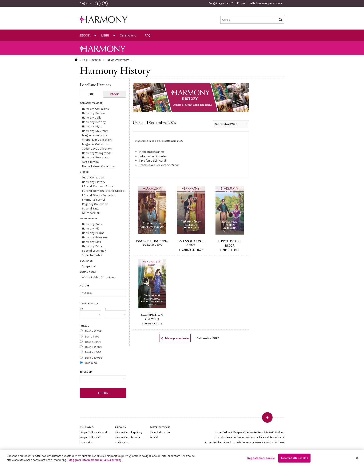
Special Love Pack (94, 250)
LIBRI (105, 35)
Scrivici (154, 437)
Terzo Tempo (90, 162)
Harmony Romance (95, 157)
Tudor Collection (93, 177)
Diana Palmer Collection (98, 166)
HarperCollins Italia (90, 437)
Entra (241, 3)
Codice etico (122, 442)
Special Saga (90, 208)
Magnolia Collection (95, 144)
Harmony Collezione (95, 109)
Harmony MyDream (95, 131)
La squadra (86, 442)
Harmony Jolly (91, 117)
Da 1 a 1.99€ (92, 336)
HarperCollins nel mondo (94, 432)
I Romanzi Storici (93, 199)
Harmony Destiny (94, 122)
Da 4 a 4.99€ (93, 352)
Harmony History (93, 182)
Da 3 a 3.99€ (93, 347)
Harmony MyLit (92, 126)
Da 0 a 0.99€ (93, 331)
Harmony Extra (92, 246)
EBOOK (85, 35)
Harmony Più (90, 228)
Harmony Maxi (92, 242)
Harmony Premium (95, 237)
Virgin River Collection (97, 140)
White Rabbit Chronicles (98, 277)
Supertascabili (92, 255)
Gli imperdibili (91, 213)
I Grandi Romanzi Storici (98, 186)
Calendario (128, 35)
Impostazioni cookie (260, 458)
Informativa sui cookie (127, 437)
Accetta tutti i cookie (294, 458)
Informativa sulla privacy (128, 432)
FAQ (147, 35)
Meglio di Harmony (94, 135)
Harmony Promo (93, 233)
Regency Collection (95, 204)
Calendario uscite (160, 432)
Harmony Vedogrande (96, 153)
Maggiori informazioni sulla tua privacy (95, 460)
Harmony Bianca (93, 113)
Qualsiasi (91, 363)
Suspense (88, 266)
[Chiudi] (357, 458)
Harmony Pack (92, 224)
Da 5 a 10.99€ (93, 357)
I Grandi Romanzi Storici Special (103, 191)
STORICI (96, 60)
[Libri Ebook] (103, 379)
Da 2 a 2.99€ (93, 342)
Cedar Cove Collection (97, 148)
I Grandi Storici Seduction (99, 195)
